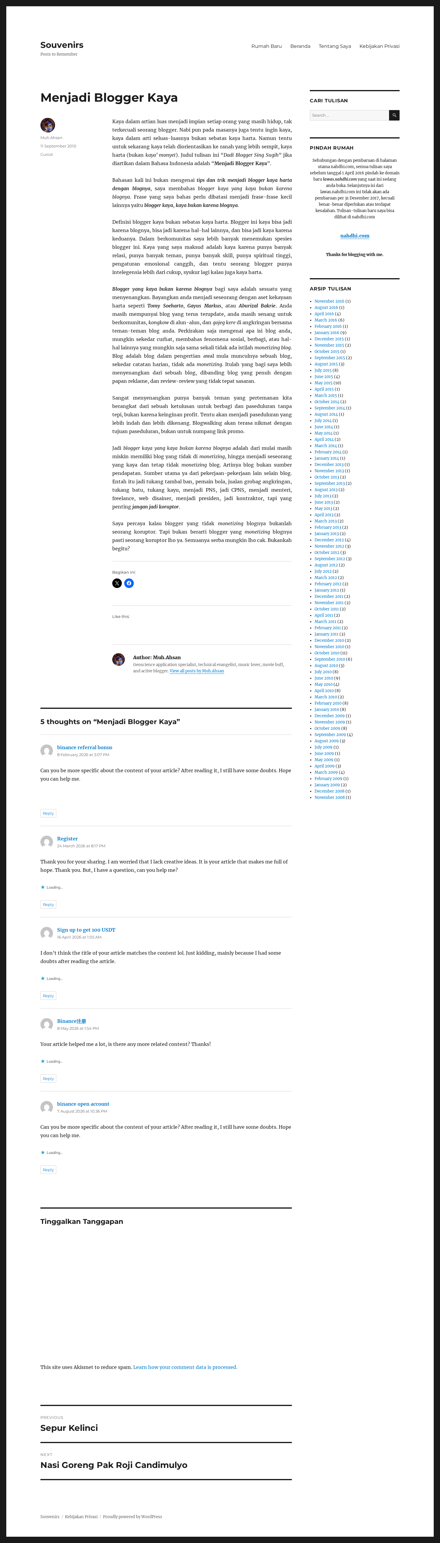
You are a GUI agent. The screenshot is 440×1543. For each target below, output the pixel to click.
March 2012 (326, 577)
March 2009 (326, 772)
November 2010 (329, 646)
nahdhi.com (354, 236)
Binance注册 (71, 1021)
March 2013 (326, 521)
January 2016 (327, 332)
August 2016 (326, 307)
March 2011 (325, 621)
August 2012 (326, 565)
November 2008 (330, 797)
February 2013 (328, 527)
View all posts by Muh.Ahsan (197, 671)
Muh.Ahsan (51, 137)
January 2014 (327, 458)
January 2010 (327, 709)
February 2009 (328, 778)
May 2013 (323, 508)
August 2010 (326, 665)
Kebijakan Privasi (379, 46)
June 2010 (324, 678)
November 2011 (329, 602)
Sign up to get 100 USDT (86, 930)
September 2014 (330, 408)
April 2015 (324, 389)
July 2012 (323, 571)
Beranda (300, 46)
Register (67, 839)
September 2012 (330, 558)
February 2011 (328, 627)
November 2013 (329, 470)
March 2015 (326, 395)
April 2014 (324, 439)
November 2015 (329, 345)
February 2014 (328, 452)
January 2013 (327, 533)
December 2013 (329, 464)
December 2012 (329, 540)
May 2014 (324, 433)
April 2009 (325, 766)
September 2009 (330, 734)
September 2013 (330, 483)
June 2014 (324, 426)
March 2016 (326, 320)
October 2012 (327, 552)
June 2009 (324, 753)
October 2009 (327, 728)
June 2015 (324, 376)
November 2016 (330, 301)
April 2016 (324, 313)
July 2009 (324, 747)
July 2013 (323, 496)
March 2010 (326, 697)
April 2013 (324, 514)
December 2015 (329, 339)
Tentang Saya (335, 46)
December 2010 (329, 640)
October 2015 (327, 351)
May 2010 (324, 684)
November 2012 (329, 546)
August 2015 (326, 364)
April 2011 (324, 615)
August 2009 (327, 741)
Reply (48, 813)
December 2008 (330, 791)
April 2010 (324, 690)
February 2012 (328, 584)
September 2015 (330, 357)
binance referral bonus (84, 747)
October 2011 (327, 609)
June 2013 (324, 502)
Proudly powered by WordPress (132, 1516)
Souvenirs (62, 45)
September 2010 (330, 659)
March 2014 (326, 445)
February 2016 (328, 326)
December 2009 (330, 715)
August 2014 (326, 414)
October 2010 (327, 653)
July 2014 (323, 420)
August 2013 (326, 489)
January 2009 (327, 785)
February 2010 (328, 703)
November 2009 (330, 722)
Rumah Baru (266, 46)
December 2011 (329, 596)
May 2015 (324, 383)
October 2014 (327, 401)
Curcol (46, 154)
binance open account (83, 1104)
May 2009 (324, 759)
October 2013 (327, 477)
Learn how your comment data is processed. (185, 1367)
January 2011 (327, 634)
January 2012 (327, 590)
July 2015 (323, 370)
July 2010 (323, 671)
